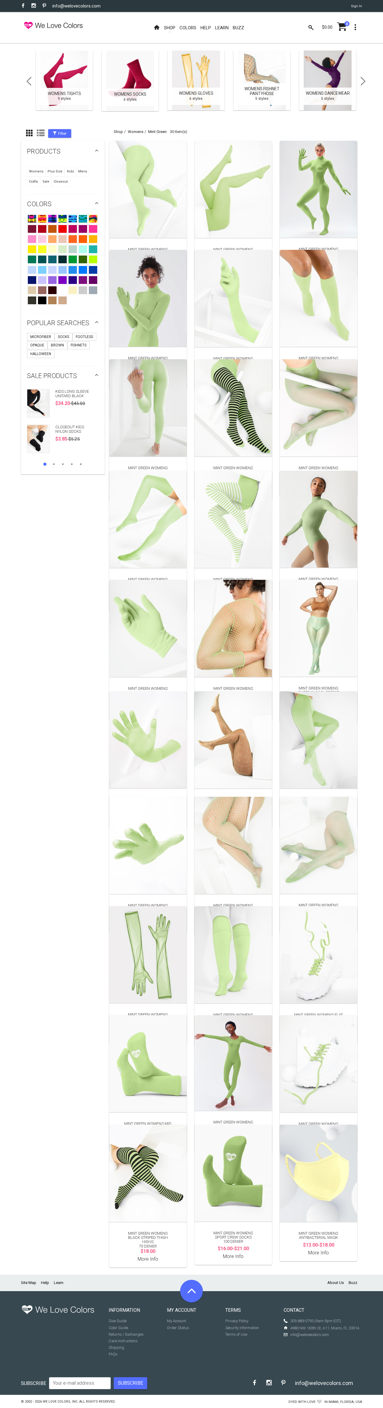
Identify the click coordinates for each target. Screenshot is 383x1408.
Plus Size (55, 171)
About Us (335, 1282)
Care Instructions (123, 1341)
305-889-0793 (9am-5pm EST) (315, 1321)
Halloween (40, 354)
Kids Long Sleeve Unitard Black (72, 393)
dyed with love (301, 1402)
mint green (157, 131)
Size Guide (118, 1321)
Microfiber (40, 337)
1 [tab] (45, 464)
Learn (58, 1282)
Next (365, 81)
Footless (84, 337)
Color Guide (118, 1328)
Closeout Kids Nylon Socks (69, 429)
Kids (70, 171)
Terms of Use (236, 1334)
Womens (36, 171)
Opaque (37, 345)
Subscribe (33, 1383)
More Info (148, 1259)
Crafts (33, 182)
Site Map (28, 1282)
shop (118, 131)
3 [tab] (63, 464)
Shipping (116, 1347)
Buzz (353, 1282)
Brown (57, 345)
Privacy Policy (236, 1321)
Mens (82, 171)
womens (135, 131)
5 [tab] (81, 464)
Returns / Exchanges (126, 1334)
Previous (27, 81)
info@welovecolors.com (76, 6)
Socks (63, 337)
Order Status (178, 1328)
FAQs (113, 1354)
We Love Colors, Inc (60, 1402)
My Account (176, 1321)
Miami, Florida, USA (345, 1402)
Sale (45, 182)
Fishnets (78, 345)
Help (45, 1282)
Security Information (242, 1328)
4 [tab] (72, 464)
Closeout (61, 182)
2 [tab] (54, 464)
